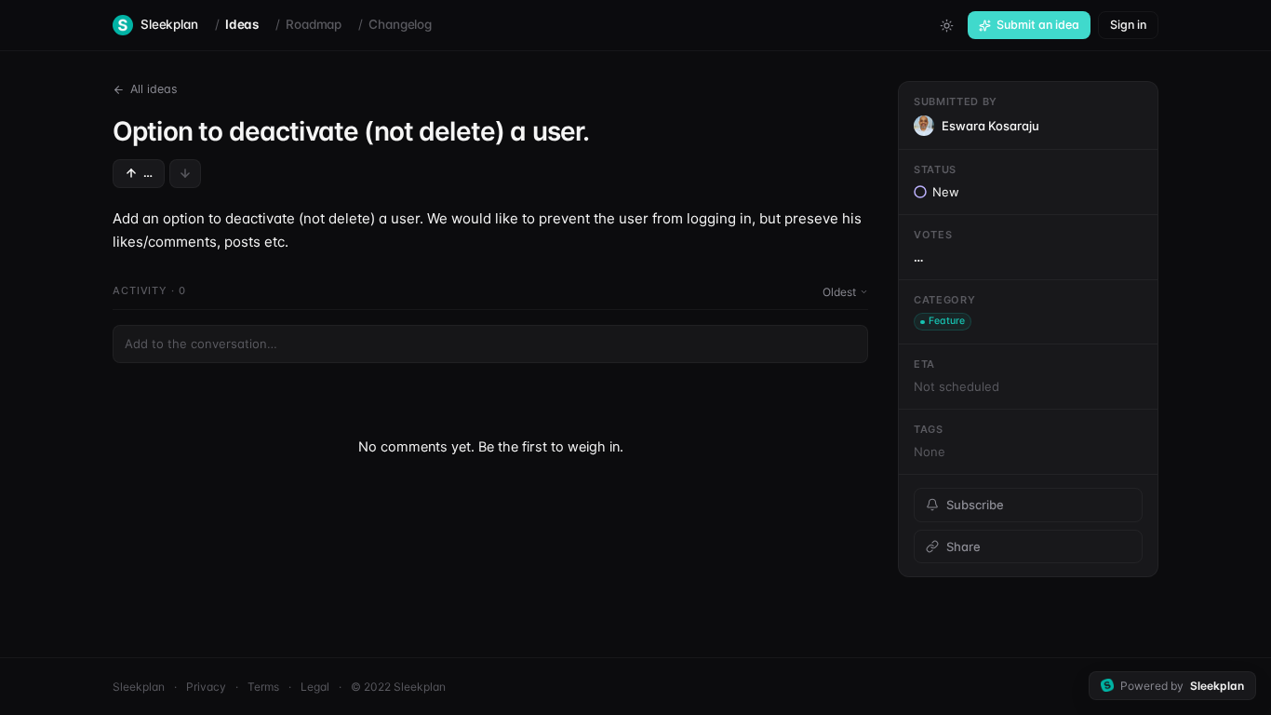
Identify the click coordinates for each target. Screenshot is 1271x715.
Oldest (839, 292)
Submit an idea (1038, 25)
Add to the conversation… (201, 343)
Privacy (206, 687)
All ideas (154, 89)
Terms (263, 687)
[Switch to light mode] (946, 25)
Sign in (1128, 25)
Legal (315, 687)
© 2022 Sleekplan (398, 687)
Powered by (1182, 686)
